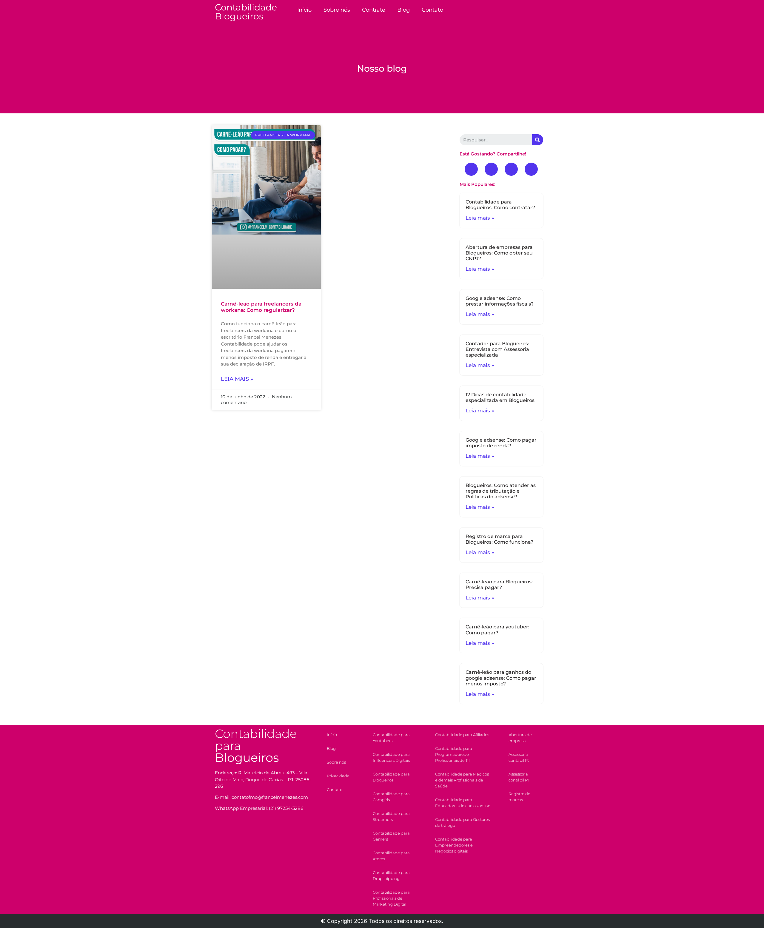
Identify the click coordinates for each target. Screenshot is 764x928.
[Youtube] (491, 169)
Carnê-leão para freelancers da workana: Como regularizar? (261, 307)
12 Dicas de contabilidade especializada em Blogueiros (500, 397)
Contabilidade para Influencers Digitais (391, 757)
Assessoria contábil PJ (519, 757)
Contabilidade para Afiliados (462, 734)
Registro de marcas (519, 796)
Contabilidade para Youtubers (391, 737)
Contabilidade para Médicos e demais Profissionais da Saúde (462, 780)
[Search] (537, 139)
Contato (432, 10)
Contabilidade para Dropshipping (391, 875)
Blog (403, 10)
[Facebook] (471, 169)
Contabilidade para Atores (391, 855)
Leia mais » (237, 379)
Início (304, 10)
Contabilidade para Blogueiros (391, 777)
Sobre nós (337, 10)
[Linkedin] (531, 169)
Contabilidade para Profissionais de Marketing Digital (391, 898)
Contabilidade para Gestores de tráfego (462, 822)
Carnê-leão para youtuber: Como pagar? (497, 629)
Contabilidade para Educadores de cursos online (462, 802)
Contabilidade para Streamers (391, 816)
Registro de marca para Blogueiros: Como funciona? (499, 539)
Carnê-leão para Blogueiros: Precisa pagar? (499, 584)
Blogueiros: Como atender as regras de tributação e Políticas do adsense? (501, 491)
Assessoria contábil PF (519, 777)
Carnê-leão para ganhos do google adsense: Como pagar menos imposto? (501, 677)
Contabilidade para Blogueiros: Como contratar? (500, 204)
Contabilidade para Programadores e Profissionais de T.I (453, 754)
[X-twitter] (511, 169)
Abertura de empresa (520, 737)
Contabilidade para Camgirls (391, 796)
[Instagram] (248, 829)
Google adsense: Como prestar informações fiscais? (500, 301)
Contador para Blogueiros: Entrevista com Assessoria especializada (497, 349)
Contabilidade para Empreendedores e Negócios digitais (454, 845)
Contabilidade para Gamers (391, 836)
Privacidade (338, 775)
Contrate (373, 10)
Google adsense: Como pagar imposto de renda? (501, 442)
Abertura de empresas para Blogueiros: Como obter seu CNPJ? (499, 252)
